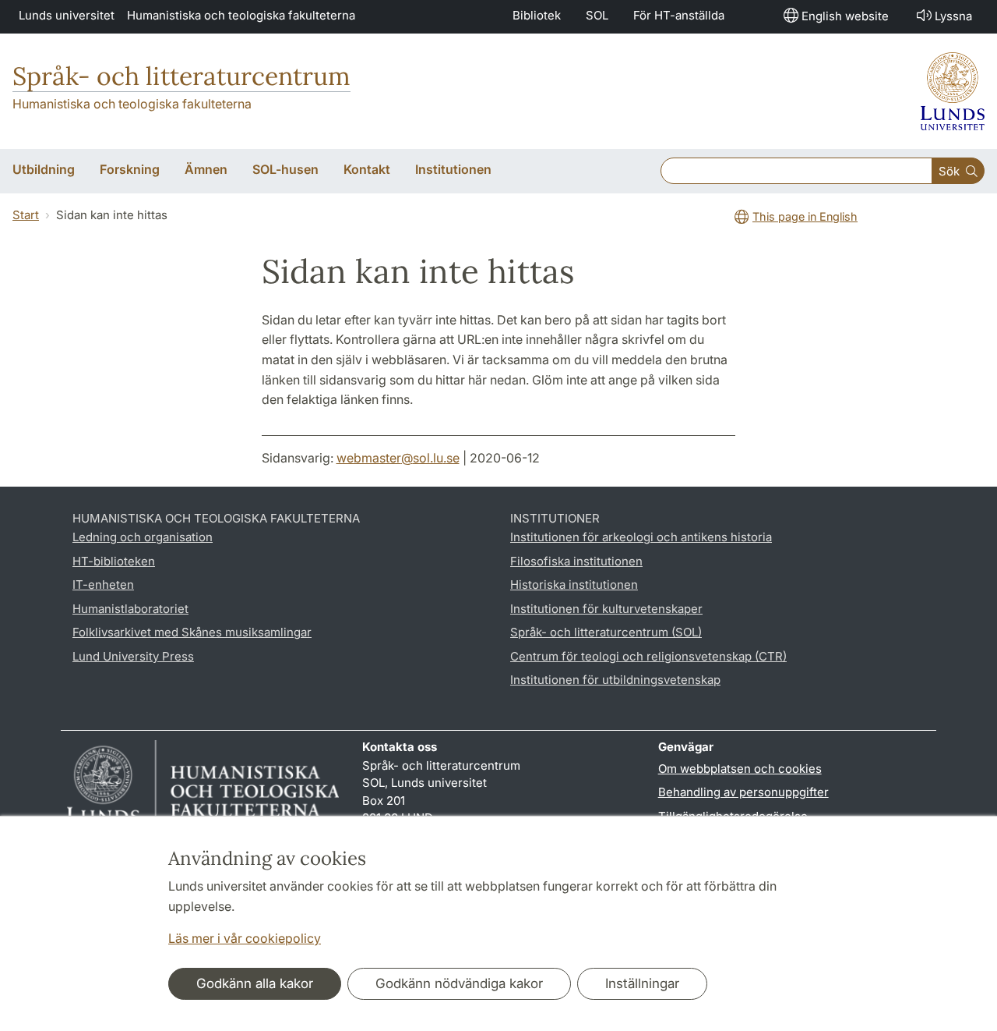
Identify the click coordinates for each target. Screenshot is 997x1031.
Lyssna (953, 16)
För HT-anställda (678, 15)
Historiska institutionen (574, 584)
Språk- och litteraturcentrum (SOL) (606, 632)
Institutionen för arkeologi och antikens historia (641, 537)
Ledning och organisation (142, 537)
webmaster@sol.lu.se (398, 458)
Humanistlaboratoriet (130, 608)
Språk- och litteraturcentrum (181, 76)
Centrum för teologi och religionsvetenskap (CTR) (648, 656)
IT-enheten (103, 584)
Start (25, 214)
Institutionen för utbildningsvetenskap (615, 679)
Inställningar (642, 983)
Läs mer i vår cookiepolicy (244, 938)
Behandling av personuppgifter (743, 792)
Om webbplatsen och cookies (740, 768)
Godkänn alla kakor (254, 983)
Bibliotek (537, 15)
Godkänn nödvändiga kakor (459, 983)
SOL (597, 15)
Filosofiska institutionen (576, 561)
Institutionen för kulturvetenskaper (606, 608)
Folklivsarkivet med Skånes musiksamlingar (192, 632)
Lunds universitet (66, 15)
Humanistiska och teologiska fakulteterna (241, 15)
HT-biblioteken (113, 561)
